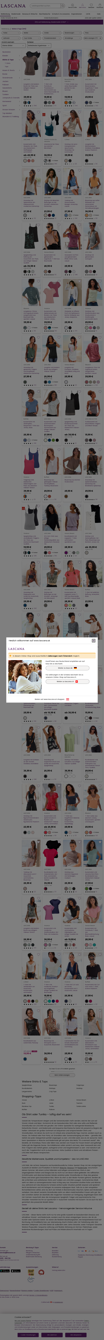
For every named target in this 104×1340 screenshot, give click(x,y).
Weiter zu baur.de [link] (65, 668)
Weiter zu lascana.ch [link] (65, 681)
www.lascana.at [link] (50, 699)
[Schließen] (93, 640)
